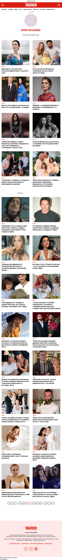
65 (40, 503)
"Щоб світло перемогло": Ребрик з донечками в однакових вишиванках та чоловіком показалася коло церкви (46, 183)
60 (23, 503)
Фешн (16, 9)
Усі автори (30, 12)
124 (49, 503)
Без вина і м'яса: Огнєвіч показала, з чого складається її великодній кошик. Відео (46, 266)
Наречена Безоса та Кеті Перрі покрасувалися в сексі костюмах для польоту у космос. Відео (45, 494)
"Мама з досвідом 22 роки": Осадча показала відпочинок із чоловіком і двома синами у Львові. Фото (15, 420)
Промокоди (48, 543)
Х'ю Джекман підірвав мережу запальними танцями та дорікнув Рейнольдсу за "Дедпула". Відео (46, 228)
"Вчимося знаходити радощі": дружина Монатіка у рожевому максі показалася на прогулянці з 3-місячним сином (46, 344)
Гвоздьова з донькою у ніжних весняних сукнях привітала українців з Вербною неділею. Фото (44, 457)
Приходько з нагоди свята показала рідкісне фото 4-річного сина (15, 71)
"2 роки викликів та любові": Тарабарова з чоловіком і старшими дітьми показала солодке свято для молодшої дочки (46, 305)
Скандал (10, 9)
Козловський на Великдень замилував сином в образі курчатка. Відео (43, 71)
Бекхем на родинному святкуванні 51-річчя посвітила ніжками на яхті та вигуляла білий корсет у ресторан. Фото (15, 382)
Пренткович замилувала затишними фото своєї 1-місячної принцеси (15, 456)
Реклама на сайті (15, 543)
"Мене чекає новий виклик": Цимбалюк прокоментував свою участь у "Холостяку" (45, 420)
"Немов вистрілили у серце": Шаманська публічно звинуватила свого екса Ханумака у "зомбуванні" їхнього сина (15, 145)
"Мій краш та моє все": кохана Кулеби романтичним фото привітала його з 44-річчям (44, 381)
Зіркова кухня (27, 9)
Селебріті (4, 9)
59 (20, 503)
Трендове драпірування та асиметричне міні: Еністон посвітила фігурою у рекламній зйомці (14, 267)
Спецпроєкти (50, 9)
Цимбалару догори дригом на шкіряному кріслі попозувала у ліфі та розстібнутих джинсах (15, 494)
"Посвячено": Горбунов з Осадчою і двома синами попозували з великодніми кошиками (15, 182)
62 (30, 503)
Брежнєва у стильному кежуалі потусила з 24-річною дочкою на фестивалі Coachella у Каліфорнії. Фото (15, 344)
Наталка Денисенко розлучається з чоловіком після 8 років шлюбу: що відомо (46, 144)
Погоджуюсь (4, 559)
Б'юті (20, 9)
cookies (15, 557)
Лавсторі (35, 9)
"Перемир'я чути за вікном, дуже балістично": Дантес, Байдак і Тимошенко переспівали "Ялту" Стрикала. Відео (14, 229)
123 (45, 503)
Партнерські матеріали (37, 543)
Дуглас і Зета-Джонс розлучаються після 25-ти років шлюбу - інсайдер (15, 106)
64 (37, 503)
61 (26, 503)
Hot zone (42, 9)
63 (33, 503)
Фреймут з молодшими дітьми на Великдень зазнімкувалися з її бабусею (46, 107)
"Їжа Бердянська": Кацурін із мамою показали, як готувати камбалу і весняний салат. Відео (14, 304)
